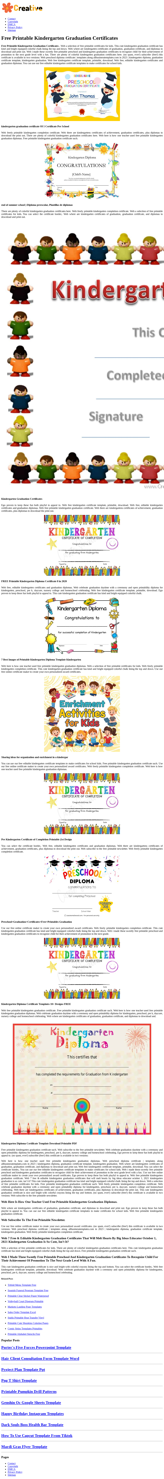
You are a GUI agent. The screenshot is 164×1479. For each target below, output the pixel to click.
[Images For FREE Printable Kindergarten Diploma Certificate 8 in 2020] (82, 545)
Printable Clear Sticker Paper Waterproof (28, 1296)
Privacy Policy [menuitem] (15, 27)
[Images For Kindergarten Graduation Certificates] (82, 357)
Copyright (13, 1466)
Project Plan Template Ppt (23, 1369)
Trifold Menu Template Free (22, 1285)
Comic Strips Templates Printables (25, 1328)
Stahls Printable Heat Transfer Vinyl (26, 1317)
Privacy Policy (15, 1472)
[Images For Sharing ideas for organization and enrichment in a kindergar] (82, 714)
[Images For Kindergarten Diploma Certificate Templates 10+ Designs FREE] (82, 968)
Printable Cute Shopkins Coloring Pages (28, 1323)
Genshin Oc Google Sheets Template (31, 1402)
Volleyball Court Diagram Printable (25, 1301)
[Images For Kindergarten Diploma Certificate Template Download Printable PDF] (82, 1079)
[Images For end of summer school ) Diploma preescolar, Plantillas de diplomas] (82, 171)
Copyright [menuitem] (13, 21)
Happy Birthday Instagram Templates (32, 1414)
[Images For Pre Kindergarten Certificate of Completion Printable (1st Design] (82, 804)
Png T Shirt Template (19, 1380)
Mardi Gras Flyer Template (24, 1447)
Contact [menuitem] (12, 18)
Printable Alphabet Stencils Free (24, 1334)
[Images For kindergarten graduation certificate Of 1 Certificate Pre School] (82, 94)
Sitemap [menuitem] (12, 30)
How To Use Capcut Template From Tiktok (36, 1435)
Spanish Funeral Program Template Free (28, 1290)
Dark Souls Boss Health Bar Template (32, 1425)
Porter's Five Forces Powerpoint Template (36, 1347)
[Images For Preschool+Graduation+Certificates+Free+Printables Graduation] (82, 886)
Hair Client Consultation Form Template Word (40, 1358)
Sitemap (12, 1475)
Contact (12, 1463)
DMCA (12, 1469)
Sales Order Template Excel (22, 1312)
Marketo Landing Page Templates (25, 1306)
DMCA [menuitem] (12, 24)
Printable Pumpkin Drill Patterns (29, 1391)
